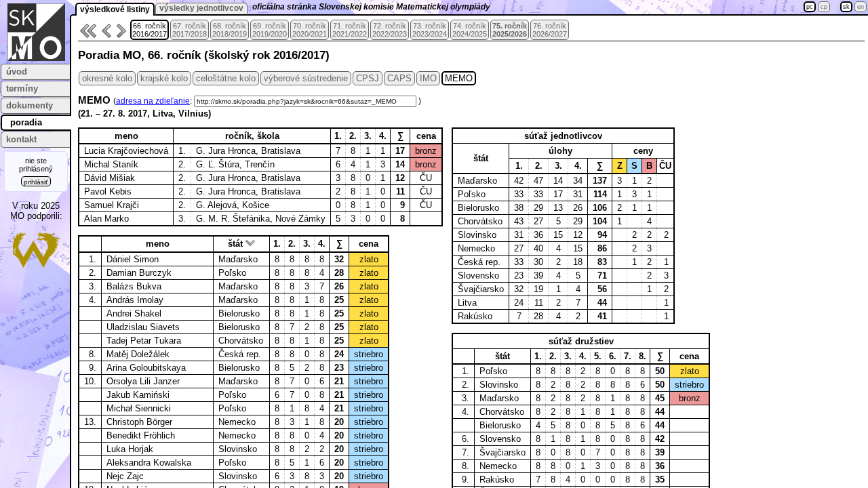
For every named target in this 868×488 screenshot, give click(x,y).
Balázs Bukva (133, 286)
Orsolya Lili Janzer (143, 381)
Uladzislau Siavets (143, 327)
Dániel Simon (132, 259)
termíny (22, 88)
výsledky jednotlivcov (201, 8)
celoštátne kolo (226, 78)
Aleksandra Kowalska (148, 463)
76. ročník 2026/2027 (549, 30)
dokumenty (29, 105)
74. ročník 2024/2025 (469, 30)
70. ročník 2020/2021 (309, 30)
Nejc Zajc (125, 476)
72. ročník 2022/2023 (389, 30)
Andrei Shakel (133, 313)
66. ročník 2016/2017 (149, 30)
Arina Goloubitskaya (146, 368)
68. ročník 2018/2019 (229, 30)
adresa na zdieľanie (153, 101)
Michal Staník (111, 164)
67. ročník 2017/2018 (189, 30)
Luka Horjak (129, 449)
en (860, 6)
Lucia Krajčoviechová (126, 151)
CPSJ (367, 78)
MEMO (459, 78)
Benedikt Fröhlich (140, 435)
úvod (16, 71)
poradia (26, 122)
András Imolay (134, 300)
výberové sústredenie (306, 78)
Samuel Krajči (111, 205)
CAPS (399, 78)
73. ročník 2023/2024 (429, 30)
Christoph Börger (139, 422)
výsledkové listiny (115, 9)
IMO (428, 78)
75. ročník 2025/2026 (509, 30)
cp (824, 6)
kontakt (21, 139)
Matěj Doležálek (138, 354)
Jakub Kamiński (138, 395)
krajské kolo (164, 78)
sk (846, 6)
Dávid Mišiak (109, 178)
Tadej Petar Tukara (143, 341)
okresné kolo (107, 78)
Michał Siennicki (138, 408)
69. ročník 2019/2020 (269, 30)
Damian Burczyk (139, 273)
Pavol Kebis (108, 191)
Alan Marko (106, 219)
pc (809, 6)
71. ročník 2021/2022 (349, 30)
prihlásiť (36, 182)
